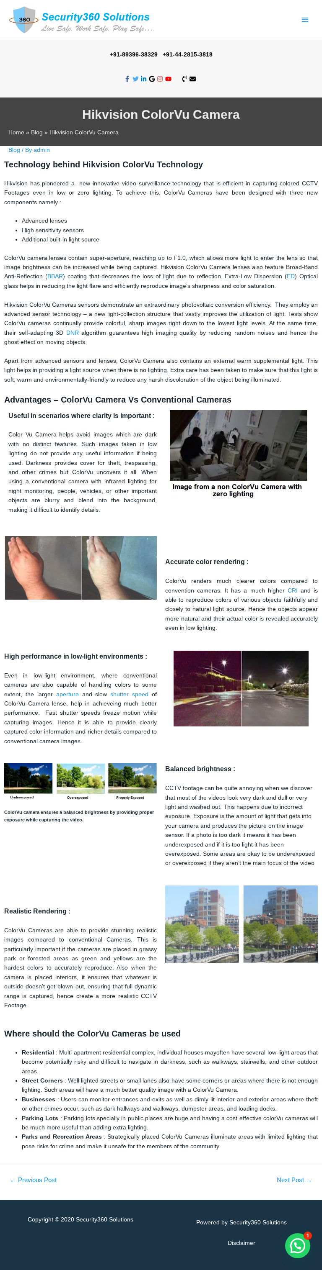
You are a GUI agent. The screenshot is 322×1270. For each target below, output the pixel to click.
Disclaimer (241, 1243)
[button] (297, 1245)
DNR (72, 332)
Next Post (294, 1180)
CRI (293, 590)
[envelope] (194, 79)
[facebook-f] (128, 79)
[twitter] (136, 79)
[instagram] (161, 79)
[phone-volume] (186, 79)
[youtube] (169, 79)
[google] (153, 79)
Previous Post (33, 1180)
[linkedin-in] (144, 79)
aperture (67, 694)
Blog (14, 150)
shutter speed (129, 694)
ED (291, 276)
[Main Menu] (305, 20)
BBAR (55, 276)
